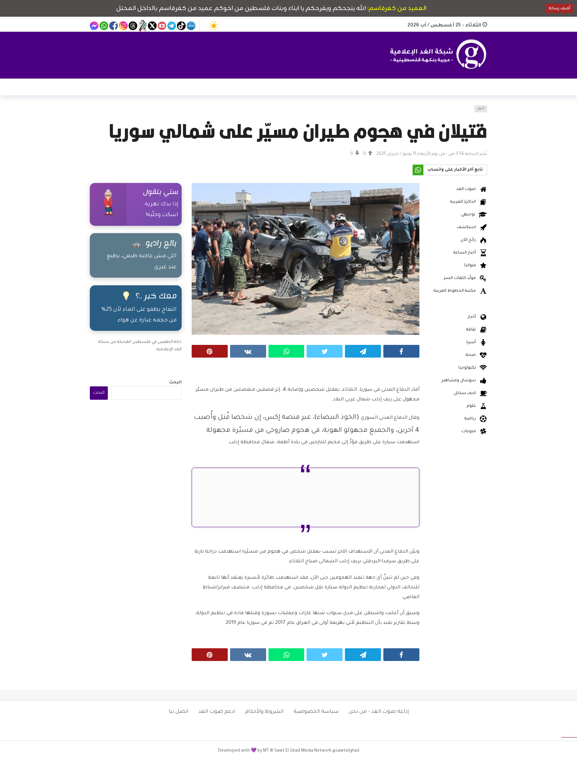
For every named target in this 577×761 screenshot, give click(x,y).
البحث (175, 382)
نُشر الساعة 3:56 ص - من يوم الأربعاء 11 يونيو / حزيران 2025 (431, 154)
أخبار (480, 109)
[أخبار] (98, 113)
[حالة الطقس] (213, 25)
